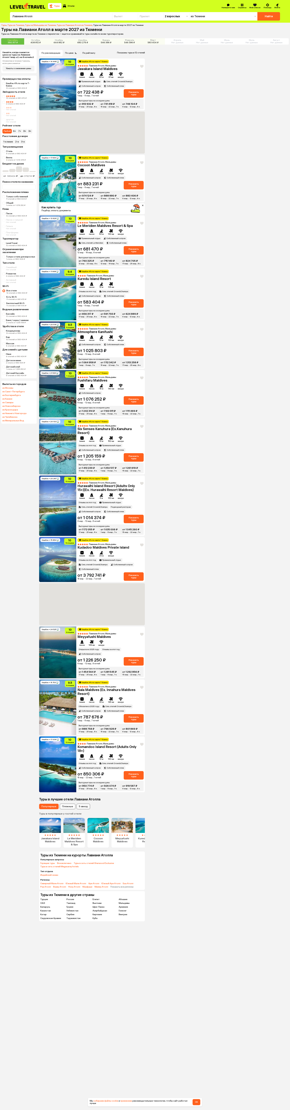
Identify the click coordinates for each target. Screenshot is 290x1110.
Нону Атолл (74, 887)
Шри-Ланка (98, 907)
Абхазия (123, 899)
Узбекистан (72, 910)
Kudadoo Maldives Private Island (103, 547)
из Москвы (7, 388)
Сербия (70, 914)
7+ (19, 131)
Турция (44, 899)
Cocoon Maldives (91, 165)
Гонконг (123, 910)
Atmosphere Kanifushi (95, 332)
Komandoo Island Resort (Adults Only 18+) (106, 749)
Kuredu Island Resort (94, 279)
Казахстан (45, 910)
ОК (196, 1102)
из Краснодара (10, 410)
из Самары (7, 402)
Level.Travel (11, 243)
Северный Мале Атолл (51, 883)
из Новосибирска (11, 406)
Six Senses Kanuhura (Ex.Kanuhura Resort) (104, 431)
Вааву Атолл (59, 887)
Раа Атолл (45, 887)
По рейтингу (88, 53)
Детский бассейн (15, 373)
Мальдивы (124, 903)
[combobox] (61, 16)
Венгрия (123, 914)
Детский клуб (13, 367)
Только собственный (17, 196)
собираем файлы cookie (105, 1101)
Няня (8, 354)
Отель (9, 151)
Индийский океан (49, 875)
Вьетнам (97, 903)
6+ (14, 131)
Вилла (9, 157)
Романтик (11, 273)
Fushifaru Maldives (92, 380)
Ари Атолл (93, 883)
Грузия (69, 907)
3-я (23, 141)
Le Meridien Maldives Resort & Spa (105, 226)
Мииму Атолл (101, 887)
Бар (8, 337)
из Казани (7, 399)
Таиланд (70, 903)
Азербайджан (100, 910)
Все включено (64, 863)
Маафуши (87, 887)
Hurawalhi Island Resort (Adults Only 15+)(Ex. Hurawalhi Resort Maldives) (106, 488)
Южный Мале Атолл (76, 883)
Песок (9, 213)
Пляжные (67, 806)
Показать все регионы (122, 887)
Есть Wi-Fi (11, 297)
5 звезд (83, 806)
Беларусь (45, 907)
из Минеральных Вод (13, 420)
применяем (126, 1101)
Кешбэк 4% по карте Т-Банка (18, 84)
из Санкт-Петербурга (13, 391)
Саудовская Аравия (50, 918)
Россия (70, 899)
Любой (7, 131)
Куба (95, 918)
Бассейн (10, 314)
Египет (96, 899)
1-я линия (8, 141)
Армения (123, 907)
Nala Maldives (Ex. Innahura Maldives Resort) (106, 692)
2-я (17, 141)
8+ (24, 131)
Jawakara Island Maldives (97, 69)
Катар (43, 914)
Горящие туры (47, 863)
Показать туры (134, 93)
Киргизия (97, 914)
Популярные (48, 806)
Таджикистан (73, 918)
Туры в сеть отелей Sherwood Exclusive (94, 863)
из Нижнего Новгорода (14, 413)
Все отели (11, 290)
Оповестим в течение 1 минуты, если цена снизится (16, 62)
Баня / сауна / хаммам (17, 320)
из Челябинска (9, 417)
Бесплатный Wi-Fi (15, 303)
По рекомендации (51, 53)
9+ (30, 131)
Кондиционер (13, 331)
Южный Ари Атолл (111, 883)
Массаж (10, 343)
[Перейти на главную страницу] (28, 6)
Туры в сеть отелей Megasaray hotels (59, 866)
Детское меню (13, 360)
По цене (69, 53)
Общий (9, 203)
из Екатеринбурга (11, 395)
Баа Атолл (128, 883)
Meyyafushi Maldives (94, 637)
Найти (269, 16)
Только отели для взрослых (20, 256)
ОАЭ (42, 903)
